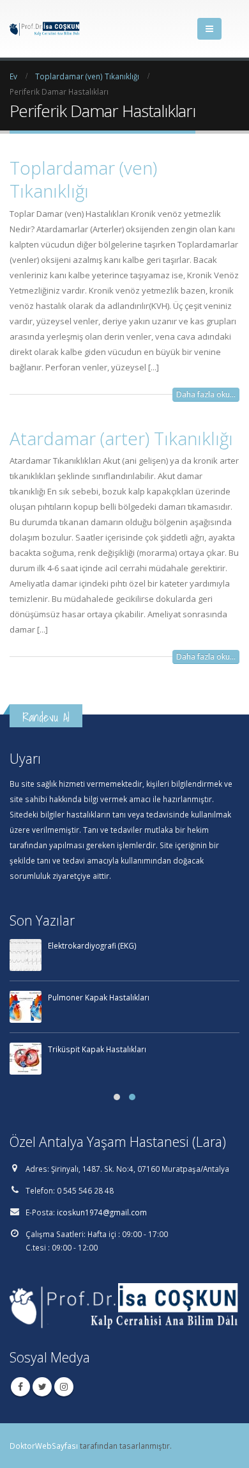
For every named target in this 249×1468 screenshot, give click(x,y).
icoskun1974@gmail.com (102, 1212)
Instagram (63, 1386)
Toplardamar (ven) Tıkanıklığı (83, 179)
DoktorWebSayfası (44, 1445)
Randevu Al (46, 717)
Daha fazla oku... (206, 394)
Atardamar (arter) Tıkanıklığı (121, 438)
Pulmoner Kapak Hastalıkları (98, 997)
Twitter (42, 1386)
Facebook (20, 1386)
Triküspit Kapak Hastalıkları (97, 1049)
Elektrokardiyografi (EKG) (92, 945)
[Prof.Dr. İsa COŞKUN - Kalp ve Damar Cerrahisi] (45, 29)
